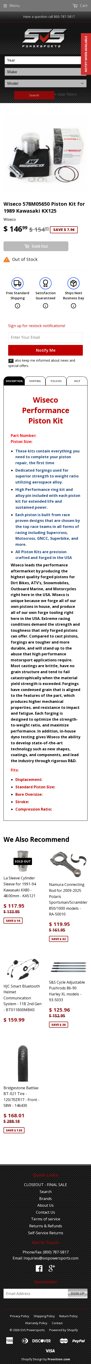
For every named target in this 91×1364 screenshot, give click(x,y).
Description (14, 381)
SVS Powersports (32, 1330)
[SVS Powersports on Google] (51, 1269)
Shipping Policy (44, 1316)
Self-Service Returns (45, 1232)
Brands (45, 1198)
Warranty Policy (36, 1323)
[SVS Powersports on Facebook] (39, 1269)
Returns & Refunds (45, 1225)
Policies (56, 381)
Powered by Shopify (63, 1330)
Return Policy (68, 1316)
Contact (57, 1323)
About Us (45, 1205)
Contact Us (45, 1212)
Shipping (35, 381)
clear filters (65, 94)
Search (34, 95)
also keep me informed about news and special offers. (41, 363)
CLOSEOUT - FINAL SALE (45, 1184)
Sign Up (77, 1293)
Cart (83, 5)
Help (77, 381)
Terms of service (45, 1219)
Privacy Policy (19, 1316)
